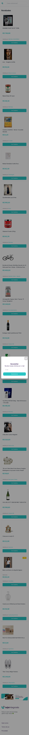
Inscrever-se (14, 374)
